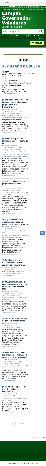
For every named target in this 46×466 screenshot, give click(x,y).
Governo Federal (7, 194)
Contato (41, 38)
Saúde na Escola (20, 233)
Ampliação (19, 156)
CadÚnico (5, 237)
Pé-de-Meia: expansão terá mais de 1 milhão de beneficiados (14, 389)
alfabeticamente (15, 86)
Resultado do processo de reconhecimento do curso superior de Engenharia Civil (14, 262)
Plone (36, 463)
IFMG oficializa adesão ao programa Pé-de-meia (14, 182)
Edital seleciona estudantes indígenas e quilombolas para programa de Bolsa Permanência (15, 103)
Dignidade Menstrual (8, 235)
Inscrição (12, 156)
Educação (8, 233)
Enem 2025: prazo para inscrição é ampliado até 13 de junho (15, 140)
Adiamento (25, 156)
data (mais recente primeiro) (20, 83)
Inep (6, 154)
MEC (26, 117)
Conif (3, 368)
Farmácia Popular (13, 237)
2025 (8, 156)
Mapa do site (34, 6)
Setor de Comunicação (11, 109)
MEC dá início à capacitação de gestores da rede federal (15, 319)
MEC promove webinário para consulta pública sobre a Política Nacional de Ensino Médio (14, 285)
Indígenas (13, 117)
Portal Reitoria (38, 36)
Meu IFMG (10, 36)
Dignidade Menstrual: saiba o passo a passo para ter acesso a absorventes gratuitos (15, 221)
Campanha (18, 235)
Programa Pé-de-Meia (18, 192)
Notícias (12, 93)
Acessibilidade (12, 6)
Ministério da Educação (19, 152)
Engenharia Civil (16, 273)
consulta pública (17, 297)
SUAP (29, 36)
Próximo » (22, 423)
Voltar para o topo (38, 437)
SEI (17, 36)
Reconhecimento (17, 271)
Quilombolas (20, 117)
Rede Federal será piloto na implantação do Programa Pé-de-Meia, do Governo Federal (15, 354)
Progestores (19, 327)
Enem (10, 154)
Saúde (13, 233)
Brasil (7, 2)
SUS (20, 237)
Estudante (25, 235)
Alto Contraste (23, 6)
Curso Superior (6, 273)
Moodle (23, 36)
